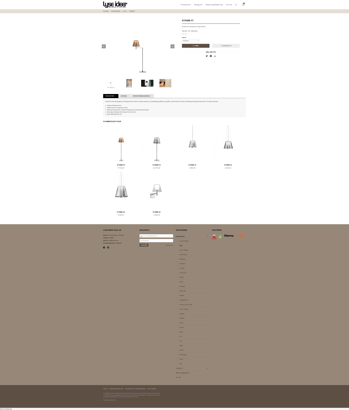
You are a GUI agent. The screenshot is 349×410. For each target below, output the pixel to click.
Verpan (182, 295)
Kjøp (197, 46)
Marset (182, 318)
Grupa (181, 323)
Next (172, 46)
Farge (184, 37)
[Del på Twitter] (206, 56)
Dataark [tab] (124, 96)
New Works (183, 254)
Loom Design (184, 309)
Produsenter (180, 236)
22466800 (111, 238)
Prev (104, 46)
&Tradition (183, 259)
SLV (181, 341)
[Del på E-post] (215, 56)
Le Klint (182, 268)
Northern (182, 264)
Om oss (178, 377)
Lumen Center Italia (186, 304)
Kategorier (179, 368)
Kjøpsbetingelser (116, 389)
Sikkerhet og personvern (135, 389)
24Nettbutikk (112, 400)
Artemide (183, 291)
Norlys (182, 350)
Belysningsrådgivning (182, 373)
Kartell (182, 277)
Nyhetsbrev (151, 389)
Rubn (181, 359)
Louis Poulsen (184, 241)
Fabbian (182, 314)
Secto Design (184, 250)
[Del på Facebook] (210, 56)
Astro (181, 332)
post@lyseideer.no (113, 240)
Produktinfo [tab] (109, 96)
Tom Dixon (183, 273)
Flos (181, 245)
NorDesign (183, 354)
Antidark (182, 286)
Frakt (105, 389)
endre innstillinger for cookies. (131, 397)
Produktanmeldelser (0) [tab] (141, 96)
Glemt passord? (169, 245)
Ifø (180, 336)
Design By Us (184, 300)
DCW (181, 282)
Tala (181, 364)
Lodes (181, 327)
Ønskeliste (226, 46)
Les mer (119, 397)
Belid (181, 345)
